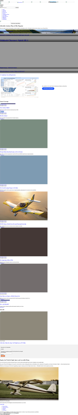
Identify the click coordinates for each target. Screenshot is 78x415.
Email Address (3, 352)
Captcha (2, 354)
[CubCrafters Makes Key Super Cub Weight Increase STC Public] (39, 325)
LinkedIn (2, 349)
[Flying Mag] (13, 2)
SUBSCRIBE (2, 404)
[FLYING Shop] (4, 3)
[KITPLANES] (44, 2)
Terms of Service (5, 407)
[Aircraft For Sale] (35, 2)
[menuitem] (40, 9)
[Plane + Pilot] (4, 2)
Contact (3, 409)
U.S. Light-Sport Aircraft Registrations (8, 75)
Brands (1, 0)
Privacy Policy (4, 406)
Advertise (4, 408)
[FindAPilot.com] (70, 2)
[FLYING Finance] (61, 2)
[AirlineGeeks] (27, 2)
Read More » (2, 110)
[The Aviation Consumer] (53, 2)
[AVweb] (20, 2)
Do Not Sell (4, 410)
